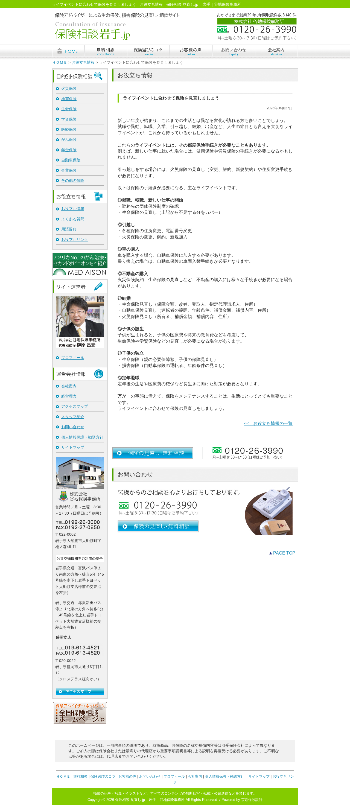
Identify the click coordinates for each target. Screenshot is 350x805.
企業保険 (69, 170)
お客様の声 (127, 776)
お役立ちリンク (74, 239)
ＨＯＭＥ (59, 62)
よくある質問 (72, 219)
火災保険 (69, 88)
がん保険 (69, 139)
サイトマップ (72, 447)
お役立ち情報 (83, 62)
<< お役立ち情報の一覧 (268, 423)
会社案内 (69, 386)
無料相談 (80, 776)
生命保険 (69, 109)
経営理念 (69, 396)
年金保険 (69, 150)
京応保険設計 (251, 800)
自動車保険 (70, 160)
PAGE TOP (284, 553)
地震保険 (69, 99)
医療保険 (69, 129)
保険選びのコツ (103, 776)
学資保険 (69, 119)
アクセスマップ (74, 406)
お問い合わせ (72, 427)
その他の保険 (72, 180)
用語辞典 (69, 229)
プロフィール (72, 357)
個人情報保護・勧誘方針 (82, 437)
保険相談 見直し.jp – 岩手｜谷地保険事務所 (150, 800)
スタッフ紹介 (72, 417)
